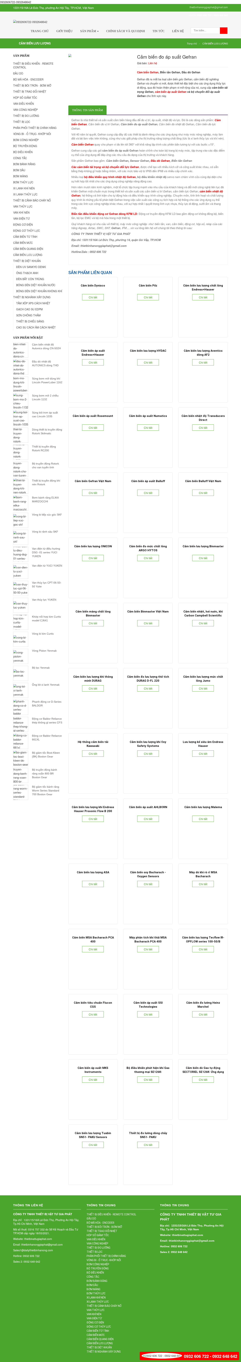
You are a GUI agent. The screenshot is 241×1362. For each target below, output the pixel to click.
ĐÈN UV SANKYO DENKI (31, 267)
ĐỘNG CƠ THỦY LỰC (26, 230)
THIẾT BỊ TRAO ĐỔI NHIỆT (29, 91)
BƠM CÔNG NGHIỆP (26, 140)
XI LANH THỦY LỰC (25, 194)
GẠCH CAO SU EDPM (29, 309)
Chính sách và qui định (125, 31)
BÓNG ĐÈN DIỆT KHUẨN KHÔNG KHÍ (39, 291)
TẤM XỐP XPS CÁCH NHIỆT (33, 303)
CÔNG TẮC (20, 158)
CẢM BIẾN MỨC (23, 243)
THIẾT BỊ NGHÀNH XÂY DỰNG (31, 297)
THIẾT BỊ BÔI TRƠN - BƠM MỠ (32, 85)
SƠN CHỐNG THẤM (28, 315)
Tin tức (159, 31)
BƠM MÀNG (20, 176)
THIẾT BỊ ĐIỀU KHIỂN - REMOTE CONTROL (33, 65)
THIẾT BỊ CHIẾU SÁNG (30, 321)
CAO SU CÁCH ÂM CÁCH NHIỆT (36, 327)
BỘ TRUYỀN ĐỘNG (25, 146)
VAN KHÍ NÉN (21, 212)
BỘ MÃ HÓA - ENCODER (28, 79)
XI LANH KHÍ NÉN (24, 188)
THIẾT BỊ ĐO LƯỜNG (26, 116)
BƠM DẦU (19, 170)
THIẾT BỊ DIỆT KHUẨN (27, 261)
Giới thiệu (64, 31)
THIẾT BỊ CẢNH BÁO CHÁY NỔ (32, 200)
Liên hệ (178, 31)
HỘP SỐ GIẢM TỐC (25, 97)
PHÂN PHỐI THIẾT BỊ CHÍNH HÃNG (34, 128)
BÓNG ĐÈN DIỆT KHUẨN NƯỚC (35, 285)
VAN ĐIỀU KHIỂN (23, 103)
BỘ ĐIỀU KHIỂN (23, 152)
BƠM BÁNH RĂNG (24, 164)
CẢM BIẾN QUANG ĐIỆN (28, 249)
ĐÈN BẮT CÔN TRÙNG (30, 279)
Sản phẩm (88, 31)
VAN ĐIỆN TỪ (21, 218)
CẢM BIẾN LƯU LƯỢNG (215, 43)
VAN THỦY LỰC (22, 206)
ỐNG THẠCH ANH (27, 273)
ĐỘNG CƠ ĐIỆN (23, 224)
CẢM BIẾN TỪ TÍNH (25, 236)
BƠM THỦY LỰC (23, 182)
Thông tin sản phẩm (87, 110)
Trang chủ (40, 31)
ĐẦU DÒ (18, 73)
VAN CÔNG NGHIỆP (25, 109)
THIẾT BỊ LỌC (21, 122)
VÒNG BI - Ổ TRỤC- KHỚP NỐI (32, 134)
